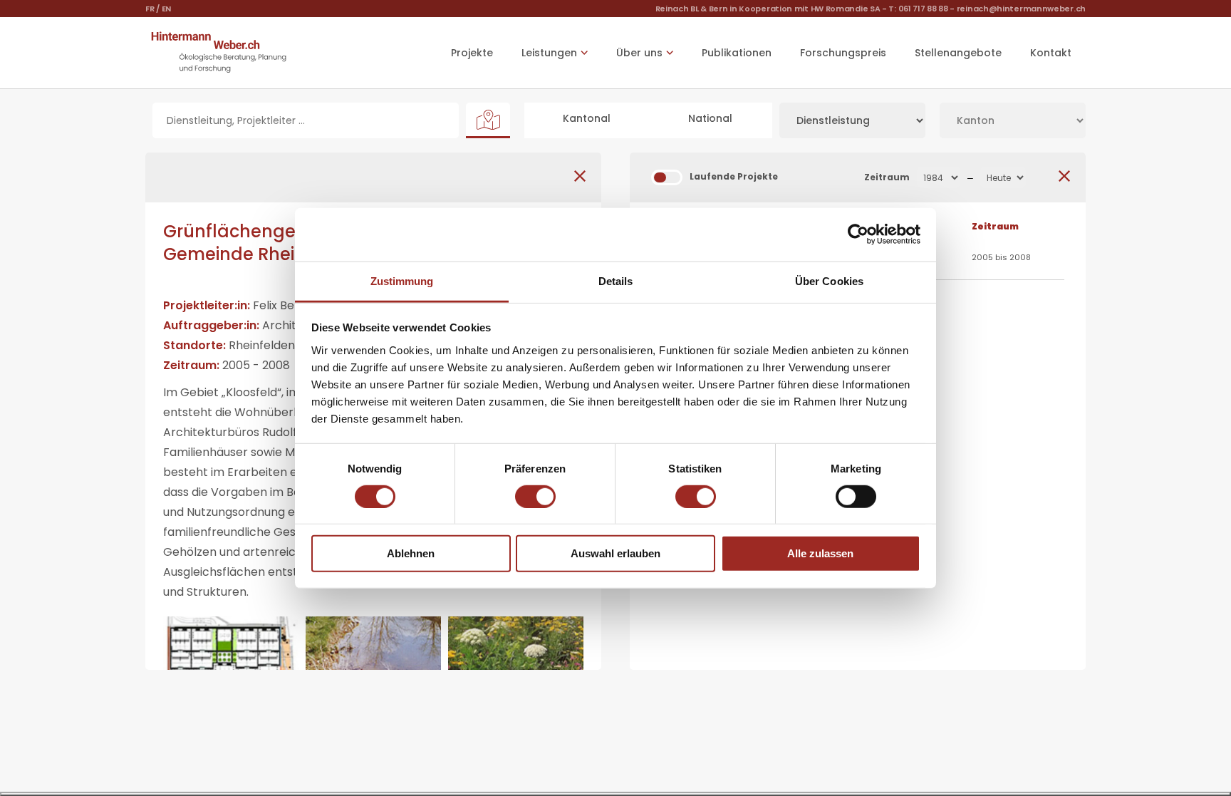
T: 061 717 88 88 (917, 8)
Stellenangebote (958, 53)
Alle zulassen (820, 553)
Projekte (472, 53)
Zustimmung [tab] (402, 280)
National (710, 118)
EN (166, 8)
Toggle (666, 177)
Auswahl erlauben (615, 553)
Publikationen (737, 53)
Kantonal (587, 118)
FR (149, 8)
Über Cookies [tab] (829, 280)
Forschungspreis (843, 53)
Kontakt (1050, 53)
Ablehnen (411, 553)
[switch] (535, 496)
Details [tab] (615, 280)
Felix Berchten (293, 305)
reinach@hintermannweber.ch (1021, 8)
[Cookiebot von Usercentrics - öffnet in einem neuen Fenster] (858, 234)
